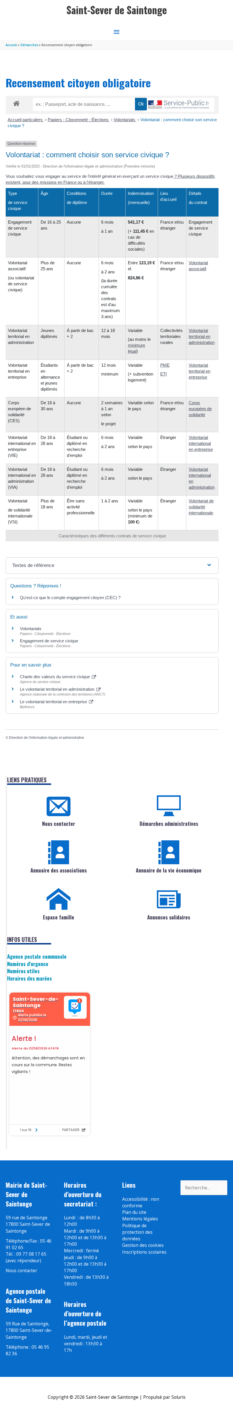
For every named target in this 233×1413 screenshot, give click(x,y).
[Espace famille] (58, 899)
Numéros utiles (23, 971)
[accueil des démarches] (16, 102)
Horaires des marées (29, 978)
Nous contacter (58, 823)
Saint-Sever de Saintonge (116, 10)
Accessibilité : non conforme (140, 1202)
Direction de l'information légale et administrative (46, 738)
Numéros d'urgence (27, 964)
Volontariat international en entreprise (201, 443)
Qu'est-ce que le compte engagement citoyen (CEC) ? (70, 597)
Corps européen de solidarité (200, 408)
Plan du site (134, 1212)
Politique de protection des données (137, 1232)
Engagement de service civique (49, 640)
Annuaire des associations (58, 870)
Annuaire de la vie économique (168, 870)
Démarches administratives (169, 823)
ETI (163, 374)
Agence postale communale (36, 956)
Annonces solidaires (168, 917)
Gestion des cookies (143, 1245)
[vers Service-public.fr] (178, 105)
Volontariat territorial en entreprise (199, 371)
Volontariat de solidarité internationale (201, 506)
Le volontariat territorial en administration (57, 689)
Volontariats (125, 119)
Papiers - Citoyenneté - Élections (79, 119)
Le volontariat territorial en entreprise (54, 701)
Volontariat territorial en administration (202, 336)
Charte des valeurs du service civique (55, 676)
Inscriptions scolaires (144, 1252)
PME (165, 365)
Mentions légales (140, 1219)
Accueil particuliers (26, 119)
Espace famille (58, 917)
